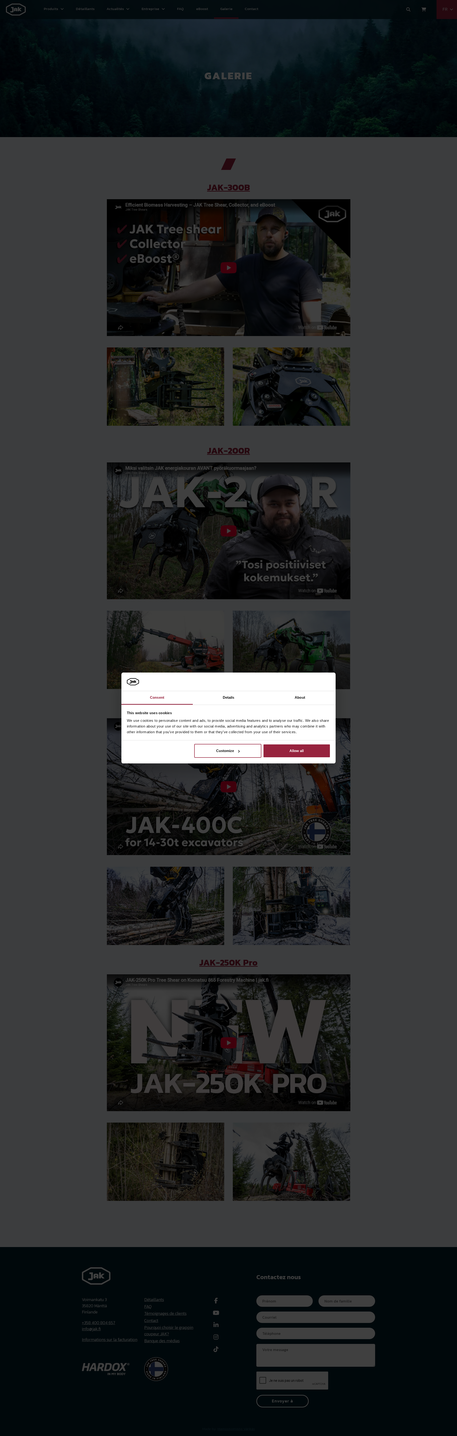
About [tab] (300, 697)
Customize (225, 751)
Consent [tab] (157, 697)
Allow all (296, 751)
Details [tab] (228, 697)
